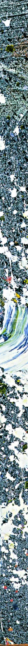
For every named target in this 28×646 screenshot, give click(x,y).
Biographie (14, 635)
